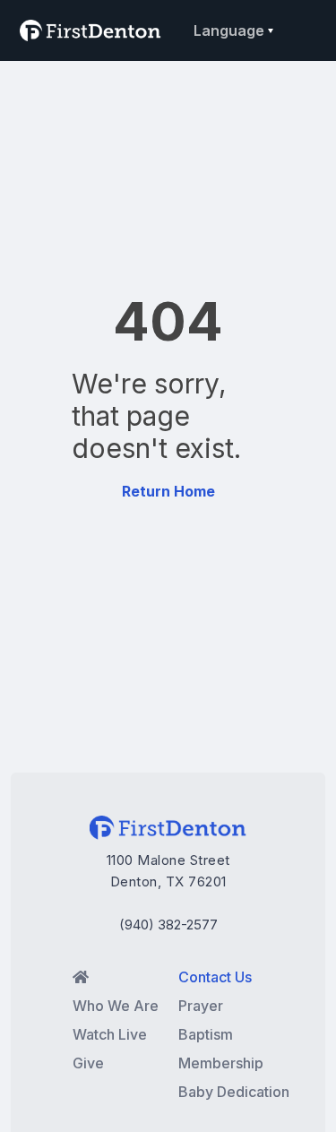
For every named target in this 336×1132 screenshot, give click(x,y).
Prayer (200, 1006)
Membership (220, 1063)
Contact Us (215, 977)
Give (88, 1063)
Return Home (168, 491)
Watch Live (110, 1034)
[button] (231, 30)
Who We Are (116, 1006)
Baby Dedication (233, 1092)
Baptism (205, 1034)
